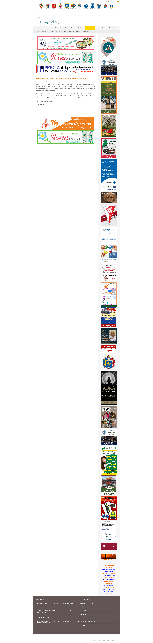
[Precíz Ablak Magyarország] (65, 69)
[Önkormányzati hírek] (109, 361)
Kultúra (67, 27)
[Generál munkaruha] (109, 508)
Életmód (82, 27)
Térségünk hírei (90, 27)
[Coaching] (109, 294)
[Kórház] (108, 530)
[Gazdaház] (108, 126)
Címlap (56, 27)
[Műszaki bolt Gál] (108, 317)
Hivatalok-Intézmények (109, 575)
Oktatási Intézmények (108, 577)
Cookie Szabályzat (84, 625)
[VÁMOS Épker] (109, 95)
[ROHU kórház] (109, 245)
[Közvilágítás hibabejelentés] (108, 348)
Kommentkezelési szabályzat (87, 629)
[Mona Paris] (109, 417)
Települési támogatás (108, 585)
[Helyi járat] (108, 148)
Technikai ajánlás (83, 618)
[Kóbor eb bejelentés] (109, 197)
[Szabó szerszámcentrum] (108, 485)
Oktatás (72, 27)
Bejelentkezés (109, 1)
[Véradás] (108, 278)
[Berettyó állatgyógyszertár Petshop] (109, 269)
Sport (77, 27)
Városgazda (109, 593)
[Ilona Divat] (65, 57)
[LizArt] (109, 460)
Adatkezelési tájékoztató (86, 621)
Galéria (110, 27)
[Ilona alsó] (65, 137)
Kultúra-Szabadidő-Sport (109, 579)
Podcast (104, 27)
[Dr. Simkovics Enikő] (109, 336)
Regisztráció (116, 1)
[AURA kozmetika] (109, 387)
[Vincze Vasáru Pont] (109, 437)
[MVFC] (109, 214)
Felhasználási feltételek (86, 603)
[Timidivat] (65, 123)
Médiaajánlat (82, 614)
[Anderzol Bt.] (65, 43)
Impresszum (82, 610)
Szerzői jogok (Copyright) (86, 607)
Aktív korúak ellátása (109, 587)
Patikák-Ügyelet (109, 563)
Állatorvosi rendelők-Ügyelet (109, 573)
